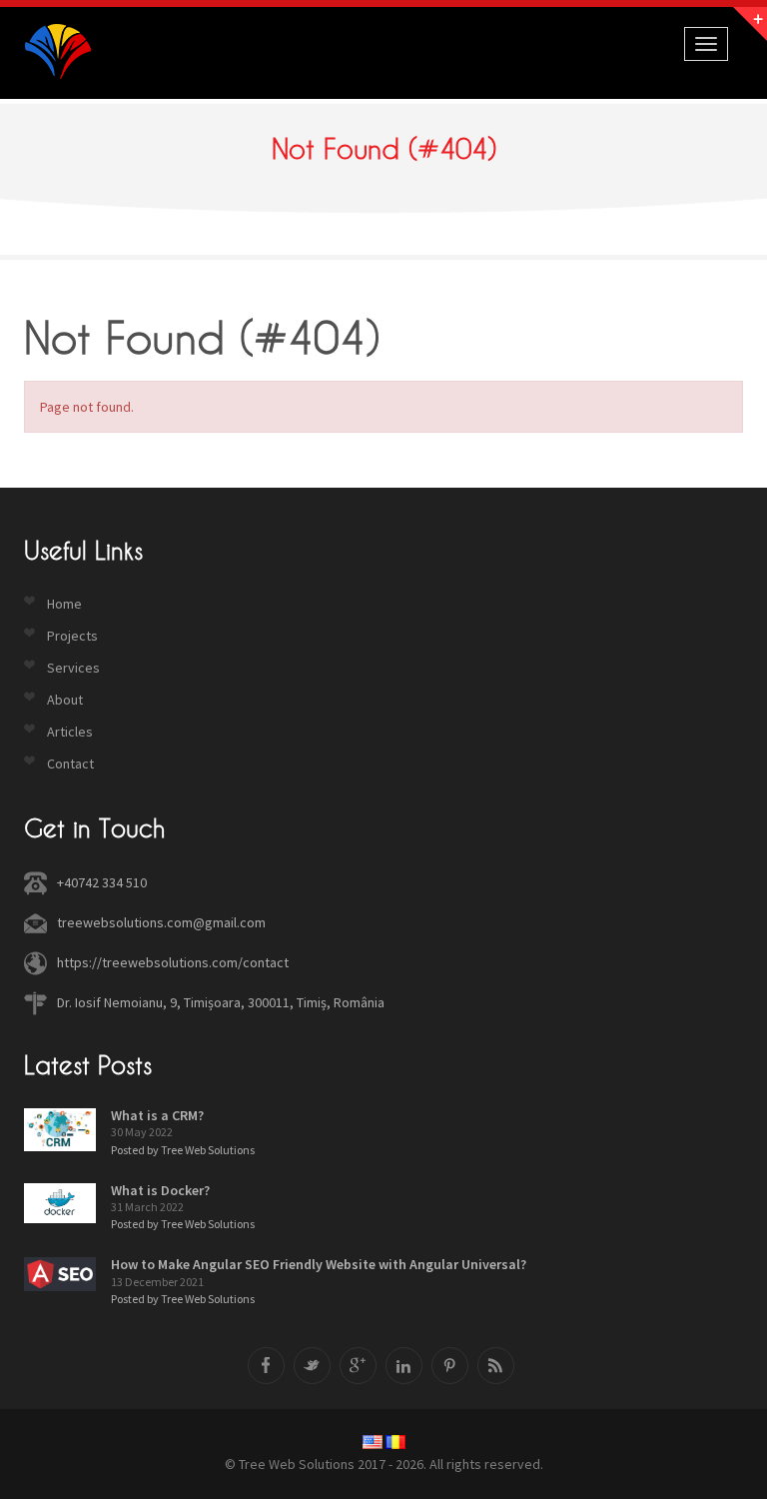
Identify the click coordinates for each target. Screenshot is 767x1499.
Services (73, 668)
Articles (70, 732)
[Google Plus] (358, 1365)
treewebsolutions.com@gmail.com (161, 922)
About (65, 700)
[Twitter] (312, 1365)
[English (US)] (373, 1442)
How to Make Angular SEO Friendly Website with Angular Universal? (318, 1264)
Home (64, 604)
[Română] (395, 1442)
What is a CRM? (157, 1115)
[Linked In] (403, 1365)
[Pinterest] (449, 1365)
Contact (70, 763)
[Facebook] (266, 1365)
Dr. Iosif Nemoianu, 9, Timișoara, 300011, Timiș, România (220, 1002)
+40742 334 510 (102, 882)
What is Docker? (160, 1190)
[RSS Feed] (495, 1365)
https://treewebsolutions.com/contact (173, 962)
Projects (72, 636)
